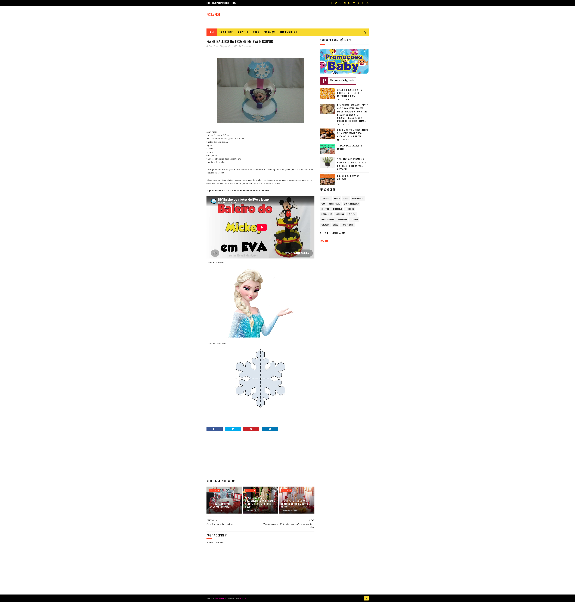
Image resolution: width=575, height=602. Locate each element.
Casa (323, 204)
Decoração (270, 32)
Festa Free (213, 14)
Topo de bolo (226, 32)
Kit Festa (351, 214)
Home (208, 3)
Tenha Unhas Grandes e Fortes (349, 147)
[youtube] (358, 3)
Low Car (324, 241)
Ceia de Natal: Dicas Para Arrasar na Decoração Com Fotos (295, 504)
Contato (234, 3)
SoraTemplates (220, 598)
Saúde (335, 225)
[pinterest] (362, 3)
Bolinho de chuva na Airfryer (348, 177)
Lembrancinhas (288, 32)
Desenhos (350, 209)
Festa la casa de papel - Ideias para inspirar (221, 505)
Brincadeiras (357, 198)
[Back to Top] (366, 598)
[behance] (349, 3)
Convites (243, 32)
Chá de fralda (334, 204)
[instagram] (344, 3)
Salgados (325, 225)
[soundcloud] (367, 3)
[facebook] (331, 3)
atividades (325, 198)
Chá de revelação (351, 204)
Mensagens (342, 219)
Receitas (354, 219)
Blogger (242, 598)
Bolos (256, 32)
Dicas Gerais (326, 214)
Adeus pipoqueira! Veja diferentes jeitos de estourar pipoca (349, 93)
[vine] (354, 3)
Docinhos (340, 214)
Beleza (337, 198)
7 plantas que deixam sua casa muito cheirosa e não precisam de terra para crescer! (351, 164)
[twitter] (336, 3)
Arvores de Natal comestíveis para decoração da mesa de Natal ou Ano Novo (260, 502)
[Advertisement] (260, 455)
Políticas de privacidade (220, 3)
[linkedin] (340, 3)
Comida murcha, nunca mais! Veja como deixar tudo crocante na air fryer (352, 133)
